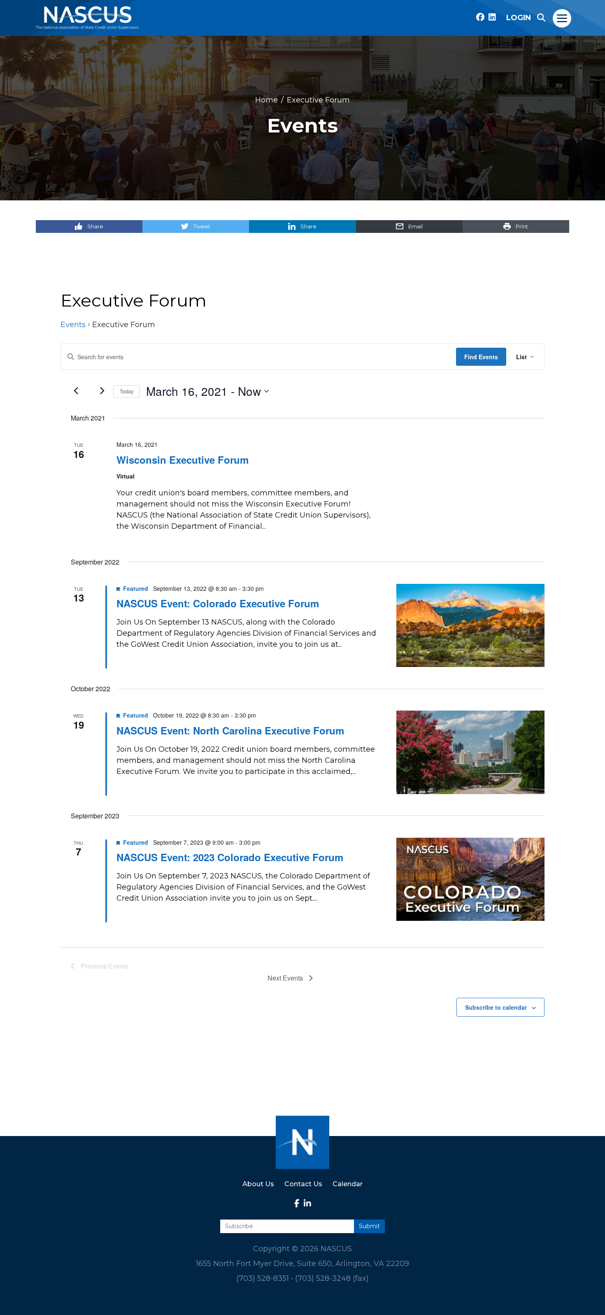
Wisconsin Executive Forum (182, 460)
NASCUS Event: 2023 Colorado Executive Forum (229, 857)
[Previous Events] (76, 391)
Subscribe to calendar (496, 1007)
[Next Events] (102, 391)
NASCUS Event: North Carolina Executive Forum (230, 730)
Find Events (481, 357)
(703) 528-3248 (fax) (332, 1278)
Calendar (348, 1184)
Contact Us (303, 1184)
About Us (258, 1184)
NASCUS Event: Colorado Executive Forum (217, 603)
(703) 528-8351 (262, 1278)
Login (518, 17)
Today (126, 391)
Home (266, 99)
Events (73, 324)
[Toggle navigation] (562, 17)
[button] (541, 18)
